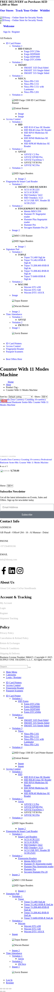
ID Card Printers (14, 343)
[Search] (29, 667)
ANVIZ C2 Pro (31, 154)
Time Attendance (14, 314)
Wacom (23, 284)
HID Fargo (25, 48)
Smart (22, 65)
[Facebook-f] (4, 570)
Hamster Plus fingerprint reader (39, 866)
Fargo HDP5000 (32, 57)
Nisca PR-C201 (31, 92)
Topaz (22, 254)
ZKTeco (23, 325)
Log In (9, 980)
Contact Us (14, 588)
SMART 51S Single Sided (36, 73)
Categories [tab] (11, 674)
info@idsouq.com (8, 559)
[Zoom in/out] (1, 988)
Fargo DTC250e (32, 51)
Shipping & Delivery (10, 653)
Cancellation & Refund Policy (14, 638)
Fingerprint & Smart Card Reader (22, 181)
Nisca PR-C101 (31, 81)
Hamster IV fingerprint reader (38, 864)
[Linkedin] (12, 570)
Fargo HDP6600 (32, 54)
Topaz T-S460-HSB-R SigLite (38, 918)
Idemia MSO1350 (32, 211)
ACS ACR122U (32, 189)
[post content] (27, 425)
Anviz (22, 151)
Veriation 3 (17, 76)
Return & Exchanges (10, 643)
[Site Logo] (21, 19)
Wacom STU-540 (32, 290)
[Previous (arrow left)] (1, 991)
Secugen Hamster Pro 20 (36, 227)
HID (20, 124)
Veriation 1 (17, 46)
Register (4, 613)
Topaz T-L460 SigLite (34, 257)
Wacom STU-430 (32, 287)
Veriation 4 (17, 94)
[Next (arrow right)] (4, 991)
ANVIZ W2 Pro (32, 165)
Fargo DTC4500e (32, 59)
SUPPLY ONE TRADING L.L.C (16, 659)
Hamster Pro (30, 225)
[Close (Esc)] (10, 988)
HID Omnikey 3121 (33, 197)
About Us (4, 588)
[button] (2, 663)
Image (21, 113)
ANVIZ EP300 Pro (33, 157)
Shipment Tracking (9, 618)
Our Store (24, 588)
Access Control (13, 119)
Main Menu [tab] (11, 672)
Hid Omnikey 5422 (33, 195)
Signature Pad (12, 249)
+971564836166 (8, 546)
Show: (37, 396)
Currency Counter (8, 456)
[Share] (7, 988)
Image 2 (22, 179)
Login (3, 608)
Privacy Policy (7, 633)
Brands (32, 588)
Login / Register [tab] (13, 677)
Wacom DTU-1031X (34, 292)
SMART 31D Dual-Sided (36, 67)
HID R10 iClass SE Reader (37, 127)
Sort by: (4, 396)
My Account (6, 603)
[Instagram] (20, 570)
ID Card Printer (13, 43)
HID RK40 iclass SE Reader (37, 130)
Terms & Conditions (9, 648)
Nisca (22, 78)
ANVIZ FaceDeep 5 (34, 160)
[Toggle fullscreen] (4, 988)
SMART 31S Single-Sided (36, 70)
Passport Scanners (14, 351)
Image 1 (22, 246)
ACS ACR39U (31, 192)
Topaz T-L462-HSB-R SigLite (38, 904)
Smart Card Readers (32, 187)
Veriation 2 (17, 62)
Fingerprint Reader (15, 349)
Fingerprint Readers (33, 208)
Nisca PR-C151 (31, 84)
